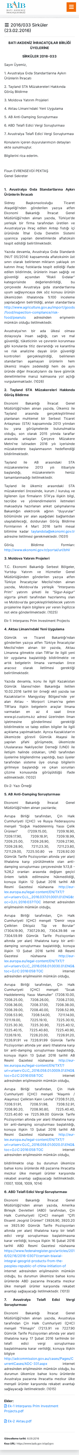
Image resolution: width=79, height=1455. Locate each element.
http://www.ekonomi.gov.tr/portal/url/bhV (37, 550)
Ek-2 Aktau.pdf (19, 1421)
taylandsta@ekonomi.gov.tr (53, 531)
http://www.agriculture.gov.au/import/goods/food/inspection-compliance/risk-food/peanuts (39, 312)
